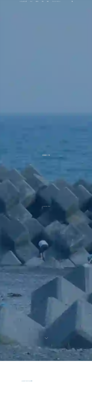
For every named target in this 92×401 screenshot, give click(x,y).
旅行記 (37, 1)
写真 (42, 1)
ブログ (31, 1)
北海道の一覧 (46, 155)
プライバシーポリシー (56, 1)
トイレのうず (23, 1)
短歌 (48, 1)
